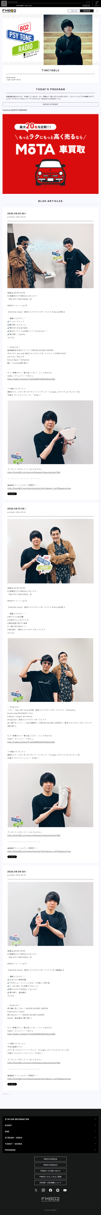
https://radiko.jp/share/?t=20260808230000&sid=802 (31, 1034)
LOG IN (74, 11)
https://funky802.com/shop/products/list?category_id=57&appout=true (39, 488)
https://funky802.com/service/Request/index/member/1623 (33, 472)
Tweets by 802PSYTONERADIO (14, 110)
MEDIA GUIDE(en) (50, 1165)
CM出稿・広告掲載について (51, 1183)
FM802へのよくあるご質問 (50, 1177)
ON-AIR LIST (86, 5)
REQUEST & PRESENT (50, 104)
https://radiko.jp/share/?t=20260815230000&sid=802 (31, 742)
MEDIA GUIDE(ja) (50, 1159)
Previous (5, 1094)
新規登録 (86, 11)
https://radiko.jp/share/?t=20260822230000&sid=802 (31, 379)
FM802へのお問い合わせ (51, 1171)
